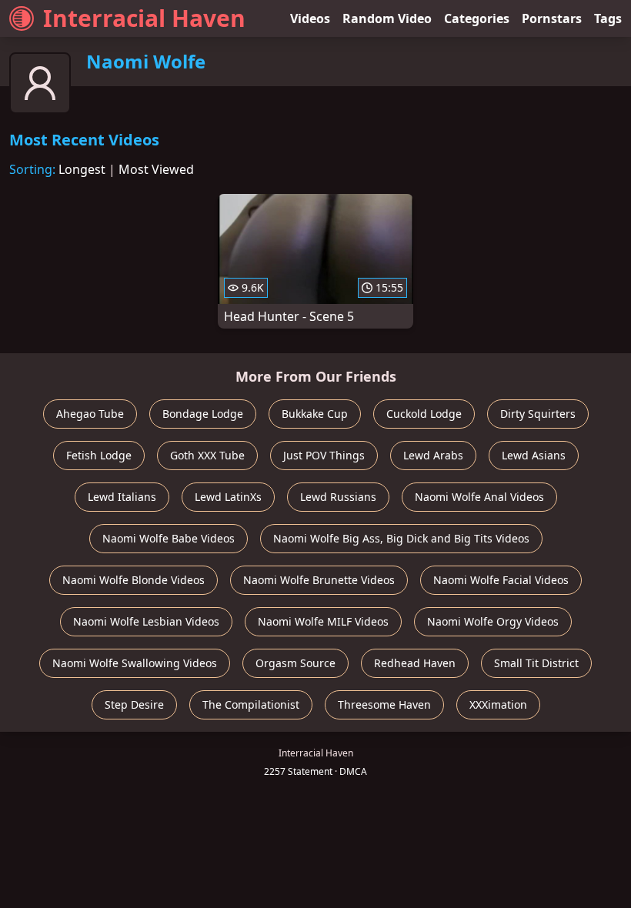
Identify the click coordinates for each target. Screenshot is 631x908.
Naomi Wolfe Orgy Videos (493, 621)
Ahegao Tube (90, 413)
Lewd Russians (338, 496)
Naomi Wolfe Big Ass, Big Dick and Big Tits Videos (401, 538)
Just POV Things (324, 455)
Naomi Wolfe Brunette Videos (319, 580)
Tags (608, 18)
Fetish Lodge (99, 455)
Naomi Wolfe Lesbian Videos (146, 621)
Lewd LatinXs (228, 496)
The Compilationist (250, 704)
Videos (310, 18)
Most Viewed (156, 169)
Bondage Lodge (202, 413)
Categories (476, 18)
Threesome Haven (384, 704)
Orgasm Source (295, 663)
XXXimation (498, 704)
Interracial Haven (144, 18)
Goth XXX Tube (207, 455)
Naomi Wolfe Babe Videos (168, 538)
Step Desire (134, 704)
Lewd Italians (122, 496)
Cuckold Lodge (424, 413)
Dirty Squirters (538, 413)
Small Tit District (536, 663)
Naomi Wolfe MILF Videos (323, 621)
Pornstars (552, 18)
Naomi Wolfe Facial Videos (501, 580)
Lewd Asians (534, 455)
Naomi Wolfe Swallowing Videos (134, 663)
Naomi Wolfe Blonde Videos (133, 580)
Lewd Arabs (433, 455)
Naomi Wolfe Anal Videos (479, 496)
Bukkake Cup (315, 413)
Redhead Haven (415, 663)
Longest (81, 169)
